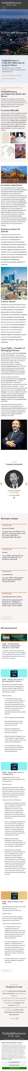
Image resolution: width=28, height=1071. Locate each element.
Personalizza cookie (14, 1065)
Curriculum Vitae (13, 495)
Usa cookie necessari (14, 1062)
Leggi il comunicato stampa (11, 75)
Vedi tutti (6, 971)
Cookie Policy (4, 1058)
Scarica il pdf (13, 1018)
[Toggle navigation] (4, 7)
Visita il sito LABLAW (8, 78)
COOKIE (9, 1059)
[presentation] (0, 483)
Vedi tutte (6, 618)
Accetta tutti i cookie (14, 1068)
